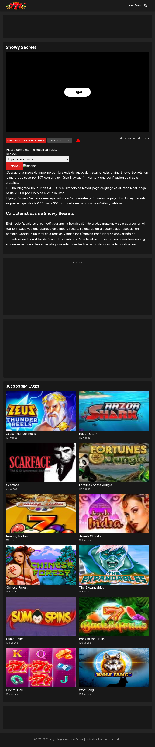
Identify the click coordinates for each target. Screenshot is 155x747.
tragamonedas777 (60, 140)
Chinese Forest (16, 587)
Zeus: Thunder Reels (21, 434)
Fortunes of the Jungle (95, 485)
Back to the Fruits (92, 639)
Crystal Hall (14, 690)
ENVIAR (14, 166)
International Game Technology (26, 140)
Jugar (78, 92)
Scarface (12, 485)
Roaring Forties (17, 536)
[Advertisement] (77, 26)
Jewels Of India (90, 536)
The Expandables (91, 587)
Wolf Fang (86, 690)
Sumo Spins (14, 639)
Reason (11, 154)
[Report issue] (78, 140)
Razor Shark (88, 434)
